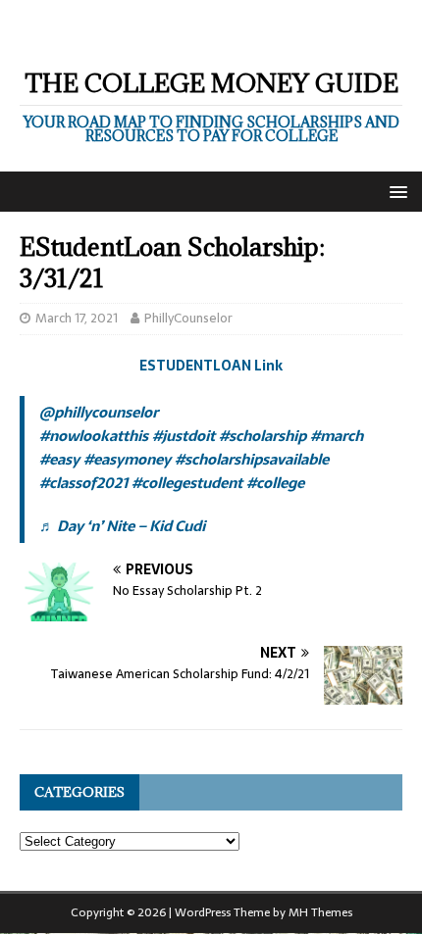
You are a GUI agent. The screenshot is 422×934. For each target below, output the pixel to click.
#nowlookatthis (93, 435)
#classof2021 (83, 482)
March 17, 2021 (76, 318)
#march (336, 435)
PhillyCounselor (188, 318)
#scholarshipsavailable (252, 459)
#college (275, 482)
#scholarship (262, 435)
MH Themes (320, 912)
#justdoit (183, 435)
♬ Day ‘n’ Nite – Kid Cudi (122, 526)
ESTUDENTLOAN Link (211, 365)
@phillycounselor (98, 412)
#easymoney (127, 459)
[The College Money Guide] (195, 36)
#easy (59, 459)
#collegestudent (187, 482)
